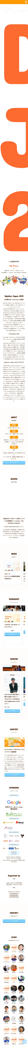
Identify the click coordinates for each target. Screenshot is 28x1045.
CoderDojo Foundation (14, 891)
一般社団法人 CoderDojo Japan (14, 884)
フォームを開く (14, 920)
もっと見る (12, 634)
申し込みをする (14, 462)
